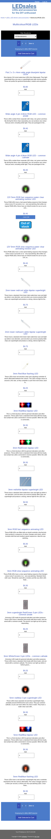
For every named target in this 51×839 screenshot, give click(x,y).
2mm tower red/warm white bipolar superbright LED (25, 333)
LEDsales (24, 836)
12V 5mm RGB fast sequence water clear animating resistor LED (25, 198)
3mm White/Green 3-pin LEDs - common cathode (25, 656)
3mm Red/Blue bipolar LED (25, 411)
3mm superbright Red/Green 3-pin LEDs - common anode (25, 613)
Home (37, 2)
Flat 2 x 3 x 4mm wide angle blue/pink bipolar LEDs (26, 73)
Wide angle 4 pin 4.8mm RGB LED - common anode (25, 115)
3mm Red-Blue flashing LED (25, 373)
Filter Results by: (25, 33)
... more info (25, 217)
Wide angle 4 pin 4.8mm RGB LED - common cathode (25, 156)
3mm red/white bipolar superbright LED (25, 489)
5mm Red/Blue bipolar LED (25, 735)
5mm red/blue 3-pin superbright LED (25, 698)
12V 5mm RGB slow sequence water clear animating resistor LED (25, 248)
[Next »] (31, 43)
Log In (44, 2)
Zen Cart (37, 836)
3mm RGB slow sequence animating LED (25, 571)
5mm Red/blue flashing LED (25, 776)
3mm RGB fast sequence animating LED (25, 529)
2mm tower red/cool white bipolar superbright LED (25, 291)
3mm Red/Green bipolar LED (25, 448)
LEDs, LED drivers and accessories (17, 17)
